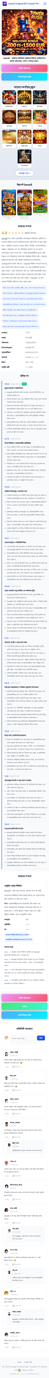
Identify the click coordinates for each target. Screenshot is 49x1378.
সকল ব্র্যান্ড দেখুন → (24, 173)
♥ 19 (6, 1223)
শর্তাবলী (19, 1362)
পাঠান (41, 1038)
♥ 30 (6, 1137)
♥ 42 (6, 1200)
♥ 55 (6, 1114)
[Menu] (45, 3)
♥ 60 (6, 1090)
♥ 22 (6, 1306)
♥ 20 (6, 1347)
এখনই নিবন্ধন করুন (24, 76)
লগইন (24, 1006)
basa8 (5, 238)
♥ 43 (6, 1176)
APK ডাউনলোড (24, 68)
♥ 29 (6, 1264)
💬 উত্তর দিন (16, 1067)
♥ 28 (6, 1067)
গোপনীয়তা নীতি (27, 1362)
